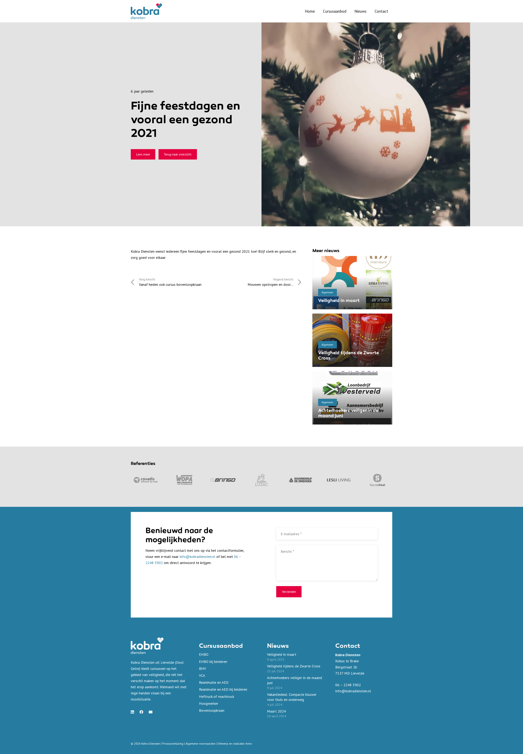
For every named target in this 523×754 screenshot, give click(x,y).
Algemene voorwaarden (200, 743)
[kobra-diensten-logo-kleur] (146, 11)
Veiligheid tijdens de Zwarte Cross (293, 666)
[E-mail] (150, 712)
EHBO (203, 654)
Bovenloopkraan (211, 710)
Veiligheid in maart (339, 301)
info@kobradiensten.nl (197, 556)
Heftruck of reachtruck (216, 696)
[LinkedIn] (132, 712)
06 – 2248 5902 (348, 685)
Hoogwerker (208, 703)
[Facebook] (141, 712)
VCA (202, 675)
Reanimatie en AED (213, 682)
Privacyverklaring (172, 743)
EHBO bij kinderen (213, 661)
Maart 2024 (276, 711)
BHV (202, 668)
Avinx (248, 743)
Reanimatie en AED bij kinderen (223, 689)
